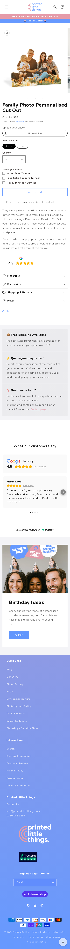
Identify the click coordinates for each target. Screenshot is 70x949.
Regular (9, 145)
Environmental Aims (18, 698)
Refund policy (59, 932)
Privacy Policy (15, 778)
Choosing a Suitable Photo (23, 728)
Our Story (12, 676)
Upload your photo (13, 127)
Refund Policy (15, 770)
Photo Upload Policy (19, 706)
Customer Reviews (17, 763)
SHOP (19, 635)
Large (22, 145)
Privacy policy (19, 937)
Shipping (20, 122)
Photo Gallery (15, 684)
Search (11, 748)
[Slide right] (42, 98)
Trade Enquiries (16, 713)
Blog (9, 669)
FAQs (10, 691)
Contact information (36, 942)
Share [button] (9, 311)
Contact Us (13, 804)
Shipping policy (53, 937)
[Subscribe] (52, 882)
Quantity (6, 152)
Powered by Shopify (41, 932)
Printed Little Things (22, 932)
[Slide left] (27, 98)
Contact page (38, 409)
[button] (6, 7)
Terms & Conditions (18, 785)
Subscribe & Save (17, 721)
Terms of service (36, 937)
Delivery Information (19, 756)
